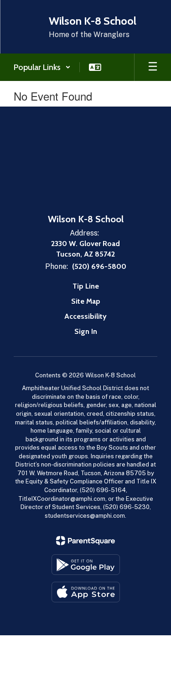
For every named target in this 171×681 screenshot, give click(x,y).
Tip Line (86, 286)
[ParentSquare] (85, 540)
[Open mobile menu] (153, 67)
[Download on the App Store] (86, 592)
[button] (42, 67)
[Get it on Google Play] (86, 564)
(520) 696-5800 (99, 266)
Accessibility (85, 316)
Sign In (85, 331)
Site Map (85, 301)
